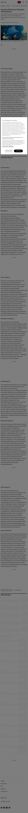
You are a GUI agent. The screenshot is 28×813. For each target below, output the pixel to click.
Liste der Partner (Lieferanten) (8, 146)
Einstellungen (9, 150)
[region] (14, 135)
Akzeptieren (18, 150)
